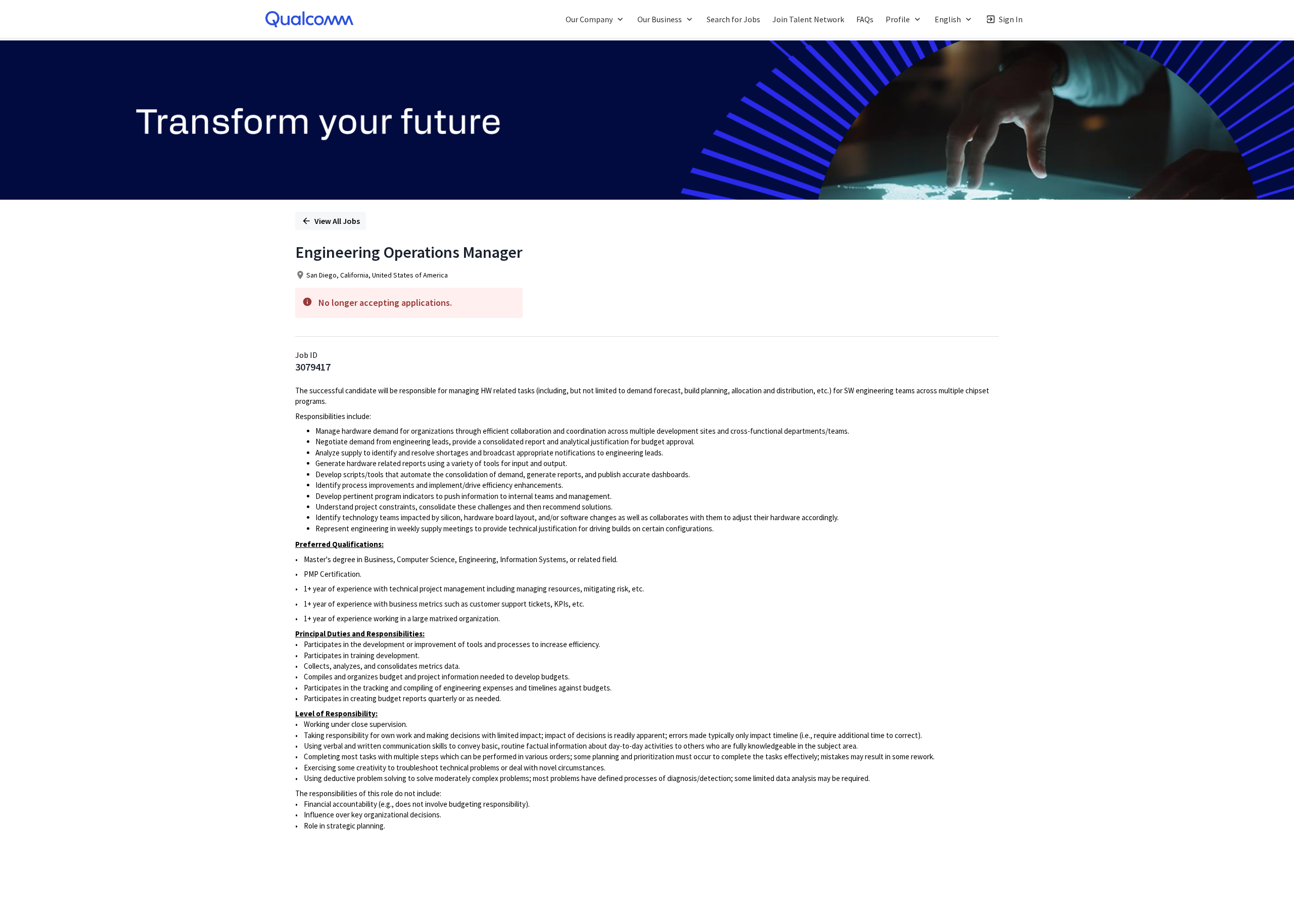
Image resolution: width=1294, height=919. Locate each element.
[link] (309, 19)
